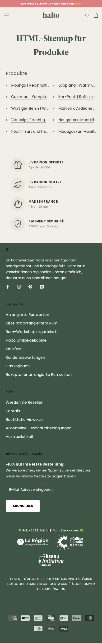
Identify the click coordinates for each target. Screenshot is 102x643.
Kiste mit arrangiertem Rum (31, 323)
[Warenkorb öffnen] (96, 15)
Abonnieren (23, 506)
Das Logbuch (18, 366)
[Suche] (87, 15)
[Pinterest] (30, 287)
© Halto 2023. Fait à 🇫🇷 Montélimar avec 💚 (51, 530)
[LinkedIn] (42, 287)
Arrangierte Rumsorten (27, 314)
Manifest (14, 349)
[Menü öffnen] (6, 15)
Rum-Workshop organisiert (31, 331)
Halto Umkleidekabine (26, 340)
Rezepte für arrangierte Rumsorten (39, 374)
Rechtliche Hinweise (24, 419)
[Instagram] (19, 287)
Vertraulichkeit (19, 436)
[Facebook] (7, 287)
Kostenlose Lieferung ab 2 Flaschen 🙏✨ (51, 3)
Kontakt (13, 411)
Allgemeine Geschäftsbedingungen (38, 428)
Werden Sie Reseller (24, 402)
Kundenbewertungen (25, 357)
